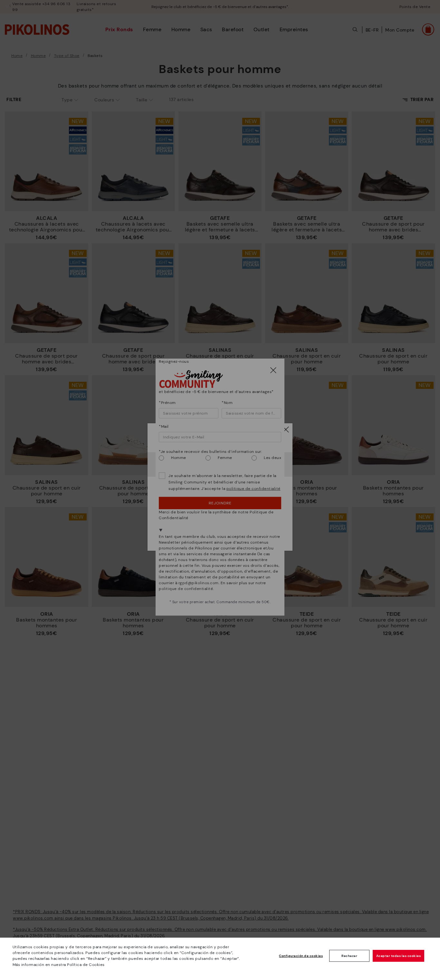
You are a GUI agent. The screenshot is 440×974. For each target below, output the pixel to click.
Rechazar (349, 956)
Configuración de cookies (301, 956)
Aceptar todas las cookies (398, 956)
